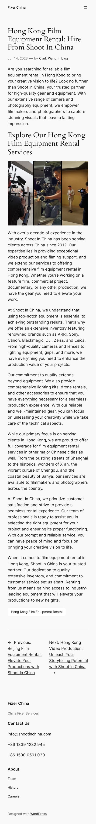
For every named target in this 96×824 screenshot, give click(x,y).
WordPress (38, 814)
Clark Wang (48, 58)
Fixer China (17, 7)
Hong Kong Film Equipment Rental (36, 612)
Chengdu (49, 470)
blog (64, 58)
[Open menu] (85, 7)
